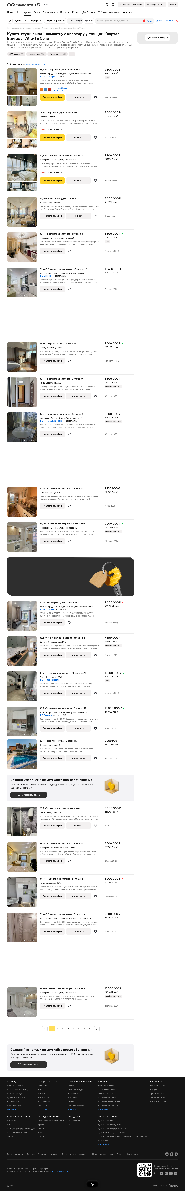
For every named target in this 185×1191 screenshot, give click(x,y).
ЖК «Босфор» (46, 276)
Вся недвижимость (15, 1154)
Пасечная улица (14, 1105)
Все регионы (12, 1121)
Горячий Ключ (43, 1101)
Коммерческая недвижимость (50, 1121)
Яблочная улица (67, 848)
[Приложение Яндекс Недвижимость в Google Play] (166, 1173)
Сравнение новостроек (17, 1132)
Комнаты (41, 1128)
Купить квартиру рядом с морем (112, 1128)
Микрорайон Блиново (107, 1097)
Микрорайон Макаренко (108, 1105)
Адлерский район (105, 1094)
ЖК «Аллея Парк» (47, 76)
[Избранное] (107, 4)
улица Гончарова (66, 160)
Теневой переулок (48, 677)
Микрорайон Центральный (109, 1101)
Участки (40, 1136)
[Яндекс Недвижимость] (23, 4)
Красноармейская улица (17, 1090)
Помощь (120, 1154)
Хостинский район (106, 1086)
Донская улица (46, 117)
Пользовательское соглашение (75, 1154)
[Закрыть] (177, 21)
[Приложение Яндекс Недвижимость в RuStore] (175, 1173)
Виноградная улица (48, 203)
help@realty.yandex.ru (61, 1171)
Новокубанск (43, 1097)
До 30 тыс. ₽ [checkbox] (19, 580)
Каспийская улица (15, 1086)
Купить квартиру (105, 1121)
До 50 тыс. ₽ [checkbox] (37, 580)
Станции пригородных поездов (21, 1128)
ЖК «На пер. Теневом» (49, 680)
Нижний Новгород (76, 1105)
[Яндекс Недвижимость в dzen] (171, 1154)
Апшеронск (42, 1086)
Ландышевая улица (48, 383)
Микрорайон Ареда (106, 1090)
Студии (153, 1090)
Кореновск (42, 1105)
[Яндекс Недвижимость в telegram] (176, 1154)
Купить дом (103, 1140)
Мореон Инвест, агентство (61, 89)
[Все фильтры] (10, 21)
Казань (71, 1101)
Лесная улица (13, 1101)
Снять (70, 1125)
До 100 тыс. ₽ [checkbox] (73, 580)
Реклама (31, 1154)
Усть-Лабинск (43, 1094)
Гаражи (40, 1125)
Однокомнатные (157, 1086)
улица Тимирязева (48, 883)
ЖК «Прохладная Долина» (51, 421)
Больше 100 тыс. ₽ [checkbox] (22, 588)
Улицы (10, 1136)
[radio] (57, 1028)
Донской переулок (67, 418)
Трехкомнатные (157, 1094)
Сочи (42, 642)
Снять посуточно (75, 1121)
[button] (113, 4)
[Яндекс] (173, 1185)
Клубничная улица (53, 642)
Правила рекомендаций (102, 1154)
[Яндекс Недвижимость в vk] (167, 1154)
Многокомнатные (158, 1101)
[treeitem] (14, 12)
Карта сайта (132, 1154)
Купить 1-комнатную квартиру (111, 1132)
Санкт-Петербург (75, 1090)
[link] (173, 4)
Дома (39, 1132)
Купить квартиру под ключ (109, 1125)
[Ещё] (72, 54)
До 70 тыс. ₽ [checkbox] (54, 580)
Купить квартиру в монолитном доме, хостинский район (123, 1136)
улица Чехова (65, 238)
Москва (71, 1086)
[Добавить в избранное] (95, 97)
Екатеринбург (74, 1097)
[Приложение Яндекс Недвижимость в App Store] (161, 1173)
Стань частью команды (48, 1154)
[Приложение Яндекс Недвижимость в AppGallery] (171, 1173)
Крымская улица (14, 1094)
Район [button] (149, 21)
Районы (10, 1125)
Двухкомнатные (157, 1097)
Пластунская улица (48, 348)
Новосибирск (73, 1094)
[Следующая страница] (97, 1028)
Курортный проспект (16, 1097)
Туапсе (40, 1090)
